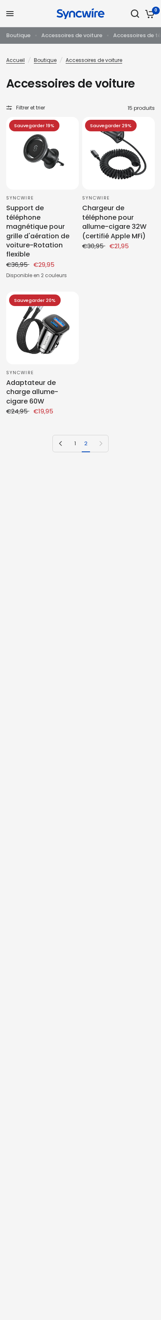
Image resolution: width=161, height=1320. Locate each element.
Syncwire (20, 198)
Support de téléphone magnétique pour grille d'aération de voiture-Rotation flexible (37, 231)
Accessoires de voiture (71, 35)
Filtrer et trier (30, 107)
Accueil (15, 60)
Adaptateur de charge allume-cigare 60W (32, 392)
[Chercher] (135, 13)
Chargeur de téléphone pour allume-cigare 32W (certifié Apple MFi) (114, 222)
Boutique (18, 35)
